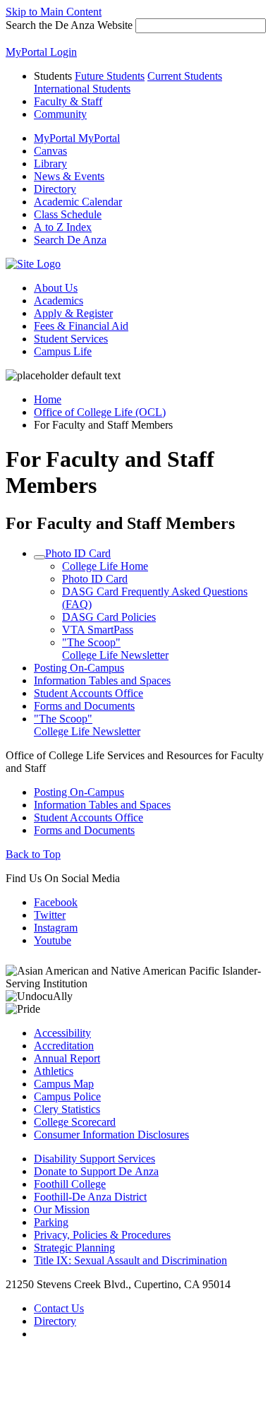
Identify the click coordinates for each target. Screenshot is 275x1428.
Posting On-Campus (79, 668)
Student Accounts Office (88, 693)
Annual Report (67, 1058)
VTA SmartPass (97, 630)
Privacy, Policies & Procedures (102, 1235)
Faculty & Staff (68, 101)
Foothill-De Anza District (90, 1197)
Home (47, 399)
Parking (51, 1222)
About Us (56, 288)
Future (110, 76)
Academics (58, 300)
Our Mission (62, 1209)
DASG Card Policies (109, 617)
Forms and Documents (84, 706)
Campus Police (67, 1096)
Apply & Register (73, 313)
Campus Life (63, 351)
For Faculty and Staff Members (120, 523)
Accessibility (62, 1033)
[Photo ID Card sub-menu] (39, 557)
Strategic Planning (74, 1248)
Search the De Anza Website (69, 25)
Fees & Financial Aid (81, 326)
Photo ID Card (78, 553)
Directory (55, 1321)
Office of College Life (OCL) (100, 412)
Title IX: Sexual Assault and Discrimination (130, 1260)
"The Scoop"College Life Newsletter (115, 648)
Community (60, 114)
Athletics (53, 1071)
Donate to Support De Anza (96, 1171)
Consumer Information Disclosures (111, 1135)
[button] (70, 240)
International (82, 89)
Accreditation (64, 1046)
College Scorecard (75, 1122)
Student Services (71, 339)
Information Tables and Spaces (102, 680)
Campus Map (64, 1084)
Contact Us (59, 1308)
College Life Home (105, 566)
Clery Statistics (67, 1109)
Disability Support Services (94, 1159)
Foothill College (70, 1184)
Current (184, 76)
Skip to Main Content (54, 12)
